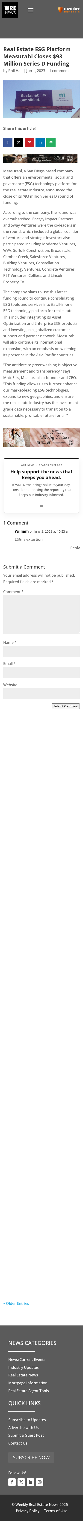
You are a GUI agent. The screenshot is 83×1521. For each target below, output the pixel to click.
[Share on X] (18, 142)
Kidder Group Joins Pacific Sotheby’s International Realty (39, 787)
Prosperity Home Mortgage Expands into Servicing (36, 883)
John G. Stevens (26, 1190)
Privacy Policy (27, 1510)
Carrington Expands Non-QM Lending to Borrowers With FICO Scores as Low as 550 (41, 1172)
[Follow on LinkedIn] (30, 1482)
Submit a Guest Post (26, 1435)
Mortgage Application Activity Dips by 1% (39, 978)
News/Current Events (26, 1359)
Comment (13, 591)
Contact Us (17, 1443)
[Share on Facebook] (7, 142)
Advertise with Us (23, 1427)
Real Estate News (23, 1375)
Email (9, 663)
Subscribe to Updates (27, 1419)
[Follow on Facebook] (12, 1482)
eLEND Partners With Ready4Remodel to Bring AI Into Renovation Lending (41, 1268)
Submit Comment (65, 706)
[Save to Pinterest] (29, 142)
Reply (75, 547)
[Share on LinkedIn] (40, 142)
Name (10, 642)
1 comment (59, 70)
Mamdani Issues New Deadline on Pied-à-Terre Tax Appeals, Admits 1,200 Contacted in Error (40, 1077)
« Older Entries (16, 1303)
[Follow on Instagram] (39, 1482)
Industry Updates (23, 1367)
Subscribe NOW (31, 1457)
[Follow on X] (21, 1482)
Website (10, 684)
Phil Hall (15, 70)
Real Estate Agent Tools (28, 1390)
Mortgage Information (27, 1382)
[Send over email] (51, 142)
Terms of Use (55, 1510)
